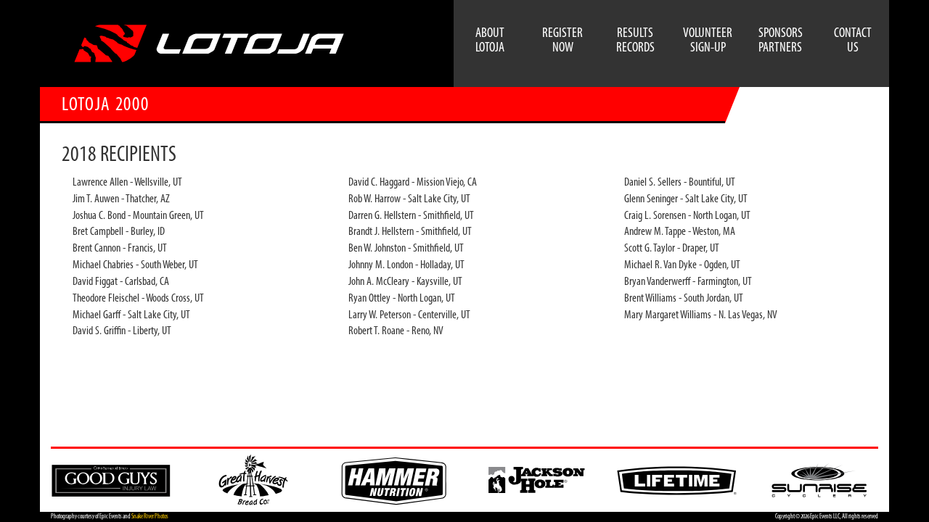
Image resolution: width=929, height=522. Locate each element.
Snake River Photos (149, 516)
